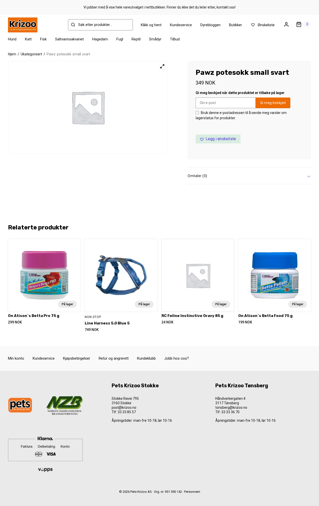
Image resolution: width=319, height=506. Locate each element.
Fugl (119, 39)
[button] (218, 138)
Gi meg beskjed (273, 103)
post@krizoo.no (124, 407)
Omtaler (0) (197, 176)
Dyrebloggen (210, 25)
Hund (12, 39)
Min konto (16, 358)
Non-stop (93, 317)
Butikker (235, 25)
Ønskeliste (266, 25)
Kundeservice (181, 25)
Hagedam (100, 39)
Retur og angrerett (114, 358)
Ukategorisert (31, 54)
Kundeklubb (146, 358)
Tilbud (175, 39)
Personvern (192, 492)
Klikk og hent (151, 25)
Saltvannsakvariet (69, 39)
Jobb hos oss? (176, 358)
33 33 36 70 (230, 412)
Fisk (43, 39)
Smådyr (155, 39)
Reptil (136, 39)
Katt (28, 39)
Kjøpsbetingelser (76, 358)
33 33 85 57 (127, 412)
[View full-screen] (162, 66)
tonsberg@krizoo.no (231, 407)
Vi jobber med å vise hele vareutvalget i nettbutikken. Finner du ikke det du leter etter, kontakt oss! (159, 7)
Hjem (12, 54)
